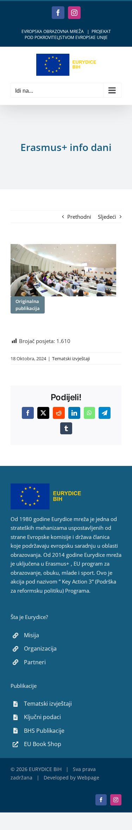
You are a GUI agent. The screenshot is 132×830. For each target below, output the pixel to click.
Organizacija (40, 648)
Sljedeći (107, 216)
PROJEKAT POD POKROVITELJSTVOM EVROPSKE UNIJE (68, 34)
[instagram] (115, 799)
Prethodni (79, 216)
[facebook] (101, 799)
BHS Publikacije (44, 731)
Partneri (35, 662)
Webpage (88, 777)
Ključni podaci (42, 717)
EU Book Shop (42, 744)
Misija (31, 635)
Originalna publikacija (27, 304)
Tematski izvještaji (71, 358)
